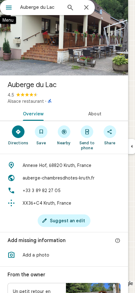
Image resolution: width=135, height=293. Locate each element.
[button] (64, 255)
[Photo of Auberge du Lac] (64, 37)
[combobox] (41, 7)
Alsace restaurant (26, 101)
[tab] (32, 113)
